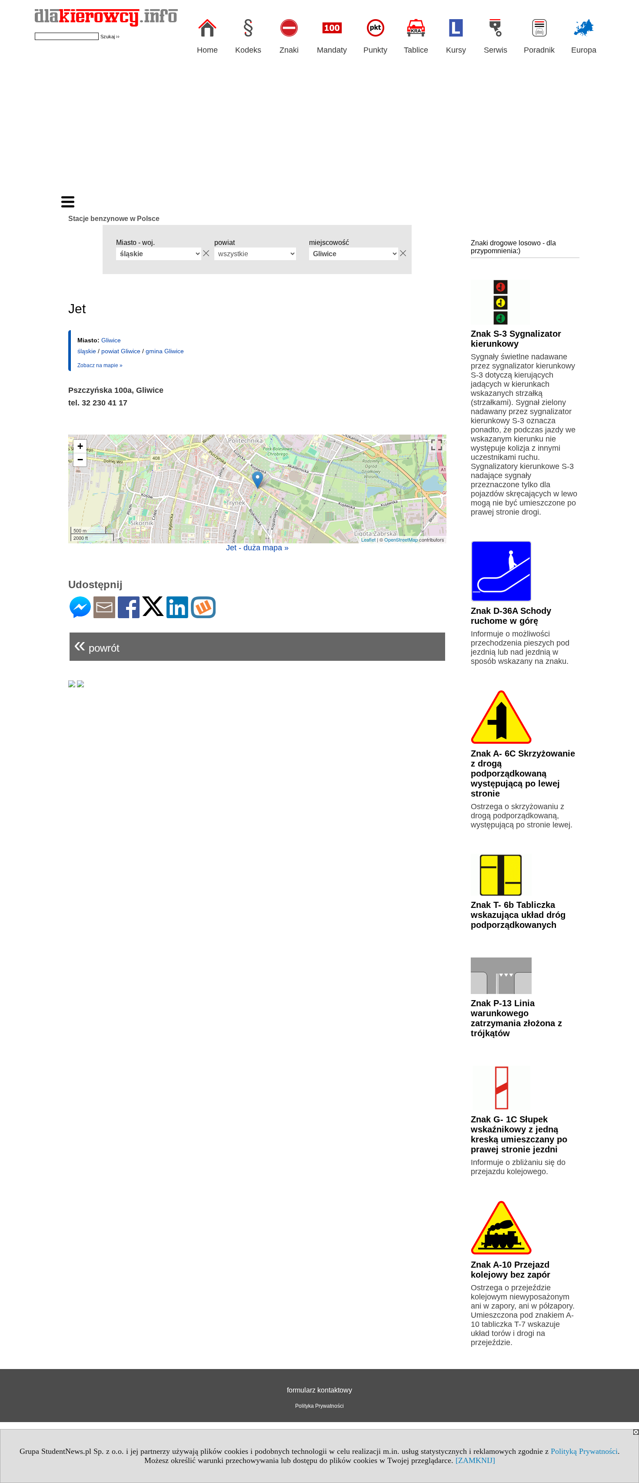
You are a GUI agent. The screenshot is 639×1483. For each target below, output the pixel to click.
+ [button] (80, 446)
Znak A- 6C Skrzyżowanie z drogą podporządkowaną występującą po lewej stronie (523, 773)
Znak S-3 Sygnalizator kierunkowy (516, 338)
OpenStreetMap (401, 539)
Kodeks (248, 50)
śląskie (86, 351)
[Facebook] (129, 614)
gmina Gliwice (165, 351)
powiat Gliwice (120, 351)
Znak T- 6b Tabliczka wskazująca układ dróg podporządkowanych (518, 915)
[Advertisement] (319, 130)
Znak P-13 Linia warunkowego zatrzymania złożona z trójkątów (516, 1018)
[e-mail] (104, 614)
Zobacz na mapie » (100, 365)
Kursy (456, 50)
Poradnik (539, 50)
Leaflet (368, 539)
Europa (583, 50)
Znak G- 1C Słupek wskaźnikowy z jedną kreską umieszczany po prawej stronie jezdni (519, 1134)
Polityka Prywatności (319, 1406)
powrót (97, 644)
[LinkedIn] (177, 614)
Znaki (289, 50)
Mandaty (332, 50)
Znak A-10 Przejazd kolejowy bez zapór (510, 1269)
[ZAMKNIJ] (475, 1460)
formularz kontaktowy (319, 1390)
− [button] (80, 459)
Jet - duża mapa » (257, 547)
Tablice (416, 50)
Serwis (495, 50)
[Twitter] (153, 612)
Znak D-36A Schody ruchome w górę (511, 616)
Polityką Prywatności (584, 1451)
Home (207, 50)
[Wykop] (203, 614)
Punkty (375, 50)
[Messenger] (80, 614)
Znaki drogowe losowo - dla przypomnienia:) (513, 246)
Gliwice (111, 340)
